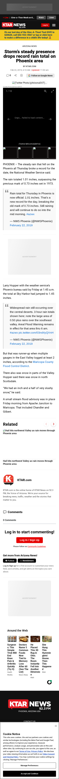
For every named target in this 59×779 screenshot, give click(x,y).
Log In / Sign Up (29, 540)
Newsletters (28, 560)
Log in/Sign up (9, 566)
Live (6, 17)
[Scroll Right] (53, 423)
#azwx (30, 214)
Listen (51, 18)
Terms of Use (24, 751)
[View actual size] (45, 91)
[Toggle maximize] (52, 91)
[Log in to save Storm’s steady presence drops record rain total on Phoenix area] (21, 75)
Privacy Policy (37, 751)
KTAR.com (24, 480)
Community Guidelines (37, 546)
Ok (56, 726)
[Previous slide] (9, 119)
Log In (45, 25)
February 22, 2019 (21, 225)
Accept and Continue (29, 774)
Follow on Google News (42, 75)
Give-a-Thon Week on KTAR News (23, 17)
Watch (41, 18)
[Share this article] (15, 75)
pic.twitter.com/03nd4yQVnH (36, 332)
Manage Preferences (29, 765)
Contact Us (29, 721)
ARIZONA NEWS (29, 46)
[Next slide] (50, 119)
